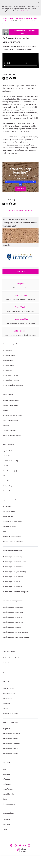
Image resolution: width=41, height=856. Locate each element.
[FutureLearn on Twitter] (20, 845)
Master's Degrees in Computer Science (14, 562)
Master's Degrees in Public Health (13, 577)
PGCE (4, 531)
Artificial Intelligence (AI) (10, 461)
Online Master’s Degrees (10, 375)
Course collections (8, 491)
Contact (5, 829)
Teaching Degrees (8, 516)
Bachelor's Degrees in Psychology (13, 612)
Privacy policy (7, 774)
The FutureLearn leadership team (13, 658)
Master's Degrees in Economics (12, 587)
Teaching (5, 410)
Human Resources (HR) (10, 471)
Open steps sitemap (9, 804)
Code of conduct (8, 789)
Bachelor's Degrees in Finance (12, 627)
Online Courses (7, 350)
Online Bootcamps (8, 365)
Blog (4, 673)
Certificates (6, 703)
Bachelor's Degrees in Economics (13, 622)
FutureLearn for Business (10, 739)
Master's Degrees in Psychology (12, 557)
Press (4, 668)
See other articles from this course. (24, 32)
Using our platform (8, 688)
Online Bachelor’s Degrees (11, 380)
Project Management (9, 481)
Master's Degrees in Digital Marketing (14, 572)
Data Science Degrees (9, 526)
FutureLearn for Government (11, 744)
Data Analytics (7, 456)
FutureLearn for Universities (11, 734)
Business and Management (11, 400)
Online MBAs (7, 506)
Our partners (7, 729)
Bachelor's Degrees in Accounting (13, 617)
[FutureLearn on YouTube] (24, 845)
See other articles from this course (20, 210)
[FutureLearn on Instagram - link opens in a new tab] (15, 845)
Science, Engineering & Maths (12, 435)
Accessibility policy (8, 794)
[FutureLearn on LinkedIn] (29, 845)
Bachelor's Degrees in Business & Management (17, 637)
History (10, 18)
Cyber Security (7, 476)
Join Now (20, 271)
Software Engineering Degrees (12, 536)
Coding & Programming (10, 486)
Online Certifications (9, 355)
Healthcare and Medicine (10, 405)
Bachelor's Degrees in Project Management (16, 632)
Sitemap (5, 799)
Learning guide (7, 698)
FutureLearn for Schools (10, 749)
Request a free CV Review (10, 713)
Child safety (6, 819)
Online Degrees (7, 370)
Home (4, 18)
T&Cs (4, 769)
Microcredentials (8, 360)
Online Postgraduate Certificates (13, 385)
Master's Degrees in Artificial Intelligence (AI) (16, 592)
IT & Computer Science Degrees (12, 521)
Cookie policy (7, 784)
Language (6, 425)
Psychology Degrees (9, 511)
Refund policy (7, 779)
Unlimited (5, 708)
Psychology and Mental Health (12, 415)
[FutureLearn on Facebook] (11, 845)
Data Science (7, 466)
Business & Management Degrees (13, 541)
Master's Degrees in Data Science (13, 567)
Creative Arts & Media (9, 430)
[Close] (38, 3)
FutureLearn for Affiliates (10, 754)
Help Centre (6, 824)
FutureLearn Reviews (9, 693)
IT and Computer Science (10, 420)
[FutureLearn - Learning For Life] (20, 850)
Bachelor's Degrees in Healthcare (13, 607)
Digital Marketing (8, 451)
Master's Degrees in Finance (11, 582)
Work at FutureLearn (9, 663)
